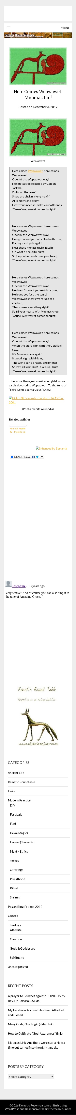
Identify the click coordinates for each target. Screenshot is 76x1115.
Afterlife (16, 930)
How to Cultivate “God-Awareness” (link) (35, 1033)
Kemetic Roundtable (21, 782)
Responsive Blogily (37, 1109)
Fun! (13, 823)
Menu (65, 27)
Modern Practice (19, 800)
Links (11, 791)
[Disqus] (38, 524)
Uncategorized (18, 966)
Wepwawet (35, 171)
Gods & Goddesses (22, 948)
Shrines (15, 897)
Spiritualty (17, 957)
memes (14, 860)
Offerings (16, 869)
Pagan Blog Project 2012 (25, 906)
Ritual (14, 888)
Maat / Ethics (19, 851)
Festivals (16, 814)
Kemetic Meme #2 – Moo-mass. (18, 430)
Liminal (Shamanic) (22, 842)
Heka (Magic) (19, 833)
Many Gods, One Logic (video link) (31, 1024)
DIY (12, 805)
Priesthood (17, 879)
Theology (14, 925)
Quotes (13, 916)
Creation (16, 939)
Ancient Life (16, 772)
